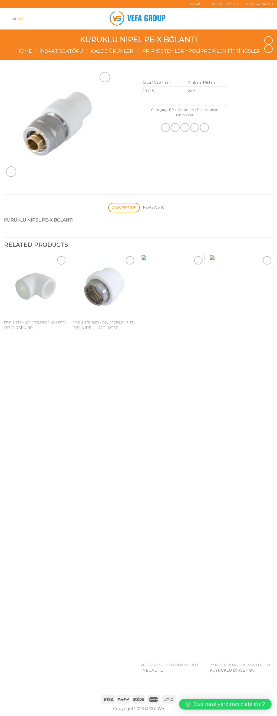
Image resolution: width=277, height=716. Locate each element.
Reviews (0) (154, 207)
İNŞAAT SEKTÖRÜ (61, 51)
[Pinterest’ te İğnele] (194, 127)
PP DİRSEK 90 (18, 327)
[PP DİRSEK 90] (35, 286)
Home (24, 51)
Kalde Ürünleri (113, 51)
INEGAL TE (152, 670)
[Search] (271, 19)
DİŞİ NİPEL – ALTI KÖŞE (95, 327)
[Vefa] (138, 18)
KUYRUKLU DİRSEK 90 (232, 670)
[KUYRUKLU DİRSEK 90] (241, 458)
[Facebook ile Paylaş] (165, 127)
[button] (225, 704)
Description (124, 207)
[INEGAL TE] (173, 458)
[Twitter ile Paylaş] (175, 127)
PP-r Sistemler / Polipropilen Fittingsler (201, 51)
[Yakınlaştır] (11, 171)
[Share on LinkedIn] (204, 127)
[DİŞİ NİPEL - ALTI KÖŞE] (104, 286)
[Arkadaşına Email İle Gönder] (184, 127)
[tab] (124, 207)
